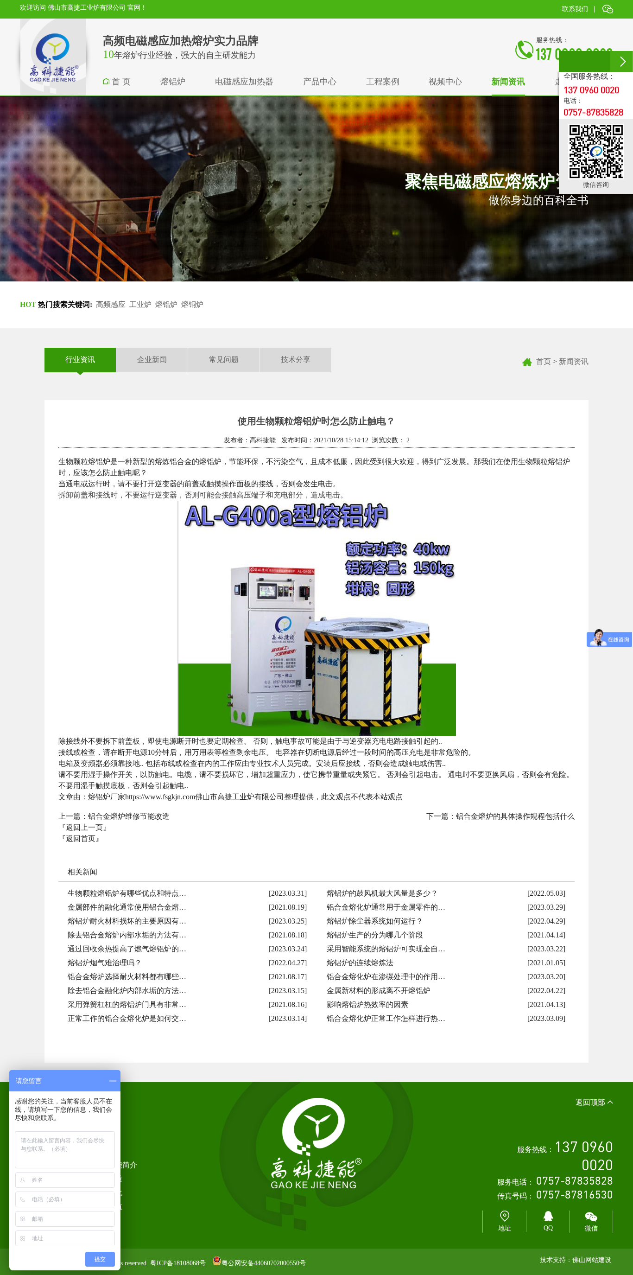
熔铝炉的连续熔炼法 (360, 963)
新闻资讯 (574, 361)
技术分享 (295, 359)
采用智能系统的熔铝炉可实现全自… (386, 949)
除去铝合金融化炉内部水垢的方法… (127, 990)
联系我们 (575, 9)
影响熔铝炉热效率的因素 (367, 1004)
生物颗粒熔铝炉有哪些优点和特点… (127, 893)
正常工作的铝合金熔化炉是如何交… (127, 1018)
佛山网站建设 (591, 1259)
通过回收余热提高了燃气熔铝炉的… (127, 949)
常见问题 (224, 359)
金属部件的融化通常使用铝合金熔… (127, 907)
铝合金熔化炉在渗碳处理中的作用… (386, 977)
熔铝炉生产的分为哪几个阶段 (375, 935)
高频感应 (111, 304)
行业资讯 (80, 359)
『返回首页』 (80, 838)
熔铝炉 (166, 304)
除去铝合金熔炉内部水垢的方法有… (127, 935)
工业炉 (140, 304)
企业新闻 (152, 359)
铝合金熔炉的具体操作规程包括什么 (515, 816)
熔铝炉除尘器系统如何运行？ (375, 921)
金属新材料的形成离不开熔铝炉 (378, 990)
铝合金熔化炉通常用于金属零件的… (386, 907)
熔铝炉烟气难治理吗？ (105, 963)
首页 (543, 361)
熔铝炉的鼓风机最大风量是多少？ (382, 893)
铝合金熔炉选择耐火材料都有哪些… (127, 977)
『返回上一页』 (84, 827)
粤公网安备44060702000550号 (264, 1263)
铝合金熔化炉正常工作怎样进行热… (386, 1018)
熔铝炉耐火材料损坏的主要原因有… (127, 921)
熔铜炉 (192, 304)
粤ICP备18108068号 (178, 1263)
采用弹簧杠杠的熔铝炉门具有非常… (127, 1004)
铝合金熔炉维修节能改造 (129, 816)
